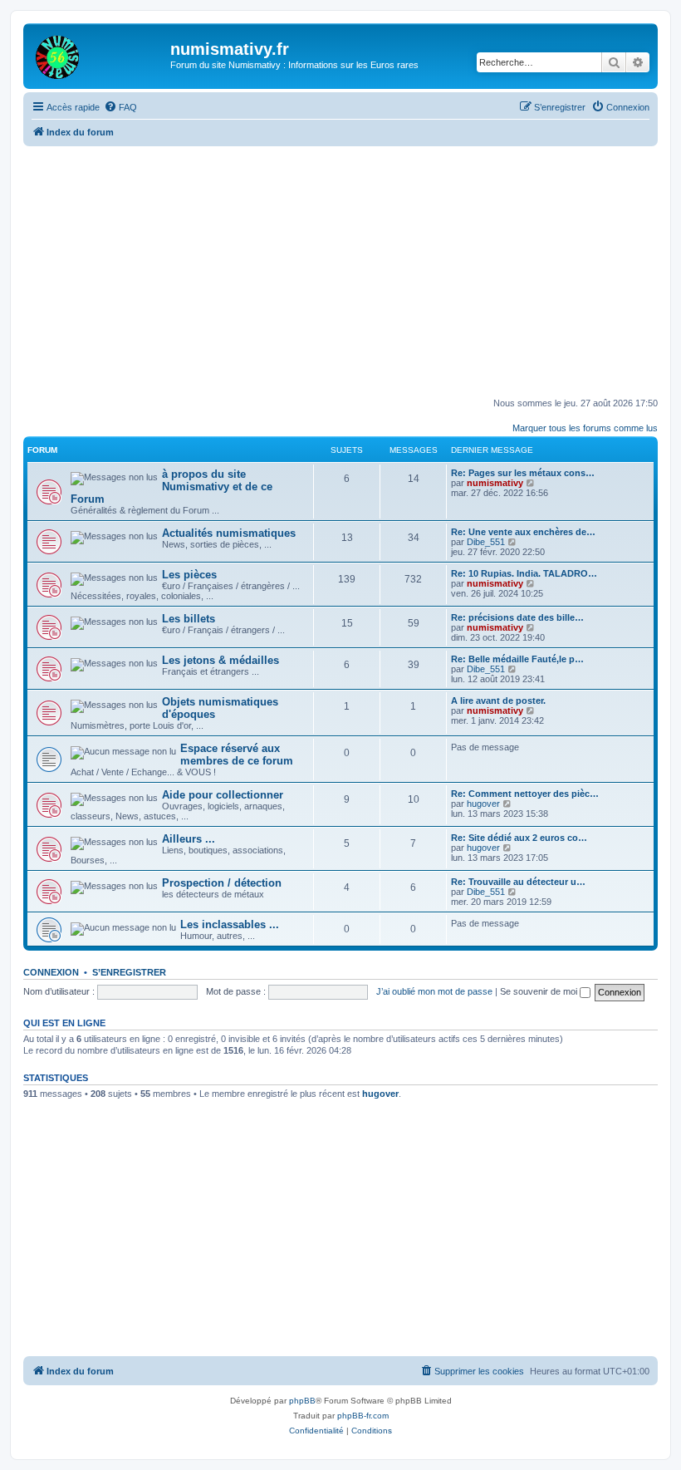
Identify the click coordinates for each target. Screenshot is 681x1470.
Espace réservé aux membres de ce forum (236, 754)
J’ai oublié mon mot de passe (434, 991)
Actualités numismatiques (229, 533)
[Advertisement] (352, 271)
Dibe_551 (486, 542)
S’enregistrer (129, 972)
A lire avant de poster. (498, 701)
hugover (483, 804)
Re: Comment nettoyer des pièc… (525, 794)
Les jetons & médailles (220, 660)
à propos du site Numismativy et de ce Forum (171, 486)
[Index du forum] (98, 54)
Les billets (188, 618)
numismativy (495, 483)
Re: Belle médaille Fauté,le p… (517, 659)
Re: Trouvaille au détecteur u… (518, 882)
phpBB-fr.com (363, 1415)
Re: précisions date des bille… (517, 617)
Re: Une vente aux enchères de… (523, 532)
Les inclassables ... (229, 924)
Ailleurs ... (188, 839)
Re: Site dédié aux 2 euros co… (519, 838)
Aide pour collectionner (222, 795)
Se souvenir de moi (540, 991)
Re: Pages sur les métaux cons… (523, 473)
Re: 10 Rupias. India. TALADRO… (524, 573)
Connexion (51, 972)
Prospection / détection (222, 883)
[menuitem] (120, 107)
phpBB (302, 1400)
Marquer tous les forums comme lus (585, 428)
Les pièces (189, 574)
